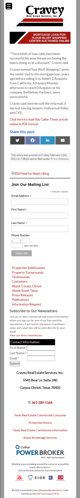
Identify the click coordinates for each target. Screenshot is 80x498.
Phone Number (20, 235)
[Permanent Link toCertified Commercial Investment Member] (61, 477)
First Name (19, 210)
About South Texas (25, 291)
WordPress (57, 490)
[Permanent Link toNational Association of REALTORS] (51, 477)
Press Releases (60, 158)
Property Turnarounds (28, 272)
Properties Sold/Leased (28, 268)
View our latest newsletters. (26, 335)
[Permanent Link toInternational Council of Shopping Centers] (19, 477)
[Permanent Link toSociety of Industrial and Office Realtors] (36, 477)
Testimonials (21, 277)
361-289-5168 (41, 402)
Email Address (21, 196)
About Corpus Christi (26, 286)
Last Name (19, 223)
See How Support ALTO (48, 493)
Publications (20, 300)
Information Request (26, 304)
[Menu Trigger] (9, 6)
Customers (20, 281)
